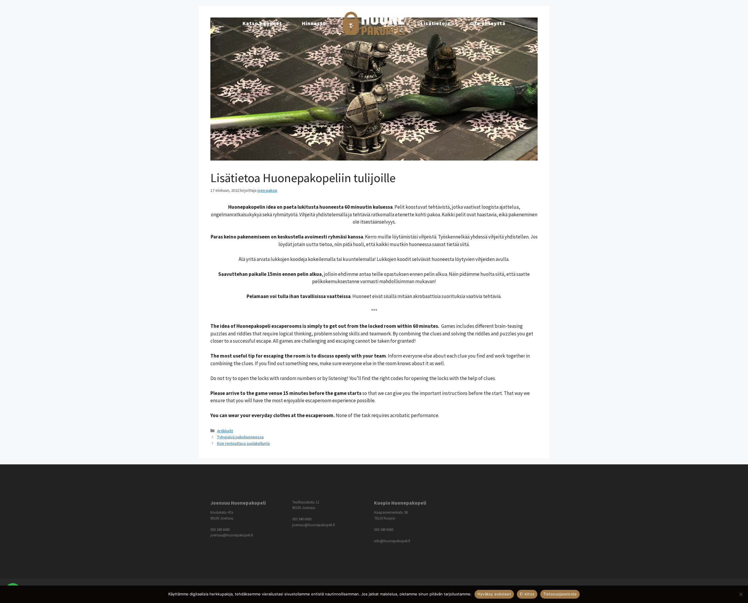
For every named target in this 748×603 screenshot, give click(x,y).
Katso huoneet (262, 23)
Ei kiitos (527, 594)
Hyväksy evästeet (494, 594)
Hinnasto (314, 23)
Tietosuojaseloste (560, 594)
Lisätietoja (435, 23)
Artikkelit (225, 430)
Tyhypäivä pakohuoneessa (240, 437)
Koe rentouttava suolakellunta (243, 443)
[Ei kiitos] (741, 594)
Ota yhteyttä (487, 23)
